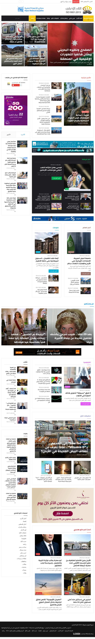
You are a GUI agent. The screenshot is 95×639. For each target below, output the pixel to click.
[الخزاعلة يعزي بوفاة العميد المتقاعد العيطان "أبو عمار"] (22, 468)
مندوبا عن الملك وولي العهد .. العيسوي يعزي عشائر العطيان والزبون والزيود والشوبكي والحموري (11, 445)
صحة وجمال (23, 550)
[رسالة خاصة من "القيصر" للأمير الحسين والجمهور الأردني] (59, 109)
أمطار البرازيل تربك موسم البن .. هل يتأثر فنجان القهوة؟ (41, 291)
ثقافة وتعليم (23, 535)
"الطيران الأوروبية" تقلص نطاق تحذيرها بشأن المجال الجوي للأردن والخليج (49, 602)
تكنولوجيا (24, 538)
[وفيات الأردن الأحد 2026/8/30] (22, 460)
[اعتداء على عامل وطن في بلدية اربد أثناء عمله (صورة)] (35, 33)
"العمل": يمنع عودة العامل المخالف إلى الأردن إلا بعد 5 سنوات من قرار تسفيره (36, 59)
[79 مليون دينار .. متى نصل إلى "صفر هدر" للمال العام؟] (82, 467)
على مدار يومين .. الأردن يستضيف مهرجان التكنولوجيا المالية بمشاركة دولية (43, 121)
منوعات (24, 570)
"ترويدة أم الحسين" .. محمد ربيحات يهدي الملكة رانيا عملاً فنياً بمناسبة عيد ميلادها (26, 338)
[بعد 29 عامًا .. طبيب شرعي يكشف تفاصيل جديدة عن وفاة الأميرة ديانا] (71, 326)
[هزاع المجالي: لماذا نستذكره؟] (22, 420)
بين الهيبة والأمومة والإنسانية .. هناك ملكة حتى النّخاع (10, 370)
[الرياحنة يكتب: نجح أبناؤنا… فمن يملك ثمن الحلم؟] (22, 175)
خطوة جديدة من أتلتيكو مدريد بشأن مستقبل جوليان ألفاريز (42, 208)
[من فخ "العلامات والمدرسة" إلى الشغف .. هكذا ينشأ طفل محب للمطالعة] (56, 85)
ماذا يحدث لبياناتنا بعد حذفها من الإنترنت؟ (44, 390)
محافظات (23, 561)
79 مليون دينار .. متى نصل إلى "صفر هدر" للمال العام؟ (82, 479)
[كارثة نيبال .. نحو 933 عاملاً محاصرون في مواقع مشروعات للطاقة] (53, 278)
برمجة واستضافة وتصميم (87, 633)
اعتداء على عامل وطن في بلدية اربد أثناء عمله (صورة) (36, 39)
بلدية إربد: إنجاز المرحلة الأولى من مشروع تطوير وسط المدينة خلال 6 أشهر (10, 162)
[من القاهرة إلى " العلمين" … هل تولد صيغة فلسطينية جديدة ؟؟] (22, 405)
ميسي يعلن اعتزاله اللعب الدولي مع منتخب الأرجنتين (51, 169)
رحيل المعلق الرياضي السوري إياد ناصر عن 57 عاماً (73, 208)
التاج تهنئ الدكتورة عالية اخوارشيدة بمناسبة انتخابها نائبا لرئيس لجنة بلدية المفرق (10, 187)
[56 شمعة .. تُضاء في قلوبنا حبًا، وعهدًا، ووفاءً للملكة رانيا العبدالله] (22, 391)
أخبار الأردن (79, 18)
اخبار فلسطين (22, 524)
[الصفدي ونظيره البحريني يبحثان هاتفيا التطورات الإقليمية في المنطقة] (71, 44)
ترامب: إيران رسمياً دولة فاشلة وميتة (74, 291)
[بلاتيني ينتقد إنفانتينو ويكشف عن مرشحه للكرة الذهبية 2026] (86, 196)
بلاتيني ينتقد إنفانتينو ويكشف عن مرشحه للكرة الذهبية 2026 (72, 198)
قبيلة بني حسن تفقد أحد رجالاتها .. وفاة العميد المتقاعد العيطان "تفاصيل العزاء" (10, 483)
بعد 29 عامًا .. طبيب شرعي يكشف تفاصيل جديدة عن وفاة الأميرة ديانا (71, 338)
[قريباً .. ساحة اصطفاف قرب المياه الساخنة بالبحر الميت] (77, 104)
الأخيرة (23, 134)
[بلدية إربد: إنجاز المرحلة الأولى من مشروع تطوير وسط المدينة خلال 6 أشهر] (22, 160)
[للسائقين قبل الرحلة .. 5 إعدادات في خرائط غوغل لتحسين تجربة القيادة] (56, 380)
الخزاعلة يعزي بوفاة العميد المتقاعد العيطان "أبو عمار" (11, 469)
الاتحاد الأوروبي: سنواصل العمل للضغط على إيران (74, 282)
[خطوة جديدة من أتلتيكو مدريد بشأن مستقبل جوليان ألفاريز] (56, 206)
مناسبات (24, 567)
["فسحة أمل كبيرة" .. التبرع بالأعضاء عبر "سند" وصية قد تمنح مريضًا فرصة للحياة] (62, 467)
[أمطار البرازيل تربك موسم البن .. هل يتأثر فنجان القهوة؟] (53, 290)
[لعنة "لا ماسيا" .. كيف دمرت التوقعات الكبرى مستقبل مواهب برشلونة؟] (56, 196)
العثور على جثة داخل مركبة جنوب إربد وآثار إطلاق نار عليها (13, 39)
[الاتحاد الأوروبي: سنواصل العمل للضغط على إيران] (86, 280)
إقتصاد (24, 521)
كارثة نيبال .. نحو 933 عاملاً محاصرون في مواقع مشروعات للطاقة (41, 281)
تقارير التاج (27, 630)
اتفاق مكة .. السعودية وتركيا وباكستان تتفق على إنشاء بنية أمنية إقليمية (42, 132)
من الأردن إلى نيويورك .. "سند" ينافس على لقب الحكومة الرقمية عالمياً (43, 480)
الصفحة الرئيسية (88, 18)
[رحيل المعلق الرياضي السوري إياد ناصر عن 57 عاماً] (86, 206)
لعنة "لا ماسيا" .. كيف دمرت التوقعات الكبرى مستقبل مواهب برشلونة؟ (42, 198)
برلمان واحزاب (64, 18)
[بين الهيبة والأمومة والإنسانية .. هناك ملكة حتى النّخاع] (22, 370)
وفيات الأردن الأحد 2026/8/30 (10, 458)
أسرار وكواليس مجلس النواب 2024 (15, 630)
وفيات (24, 573)
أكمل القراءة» (85, 273)
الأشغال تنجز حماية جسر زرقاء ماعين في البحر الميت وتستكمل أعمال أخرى (13, 59)
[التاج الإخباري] (79, 9)
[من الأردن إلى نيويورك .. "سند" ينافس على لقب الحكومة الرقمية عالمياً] (46, 467)
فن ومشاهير (23, 555)
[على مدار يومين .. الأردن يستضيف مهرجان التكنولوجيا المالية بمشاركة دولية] (56, 119)
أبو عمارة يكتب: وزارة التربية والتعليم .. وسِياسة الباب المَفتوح (50, 563)
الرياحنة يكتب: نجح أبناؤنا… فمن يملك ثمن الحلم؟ (10, 175)
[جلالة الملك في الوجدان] (22, 382)
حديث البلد (23, 541)
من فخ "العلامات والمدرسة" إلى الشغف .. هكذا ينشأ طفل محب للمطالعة (43, 88)
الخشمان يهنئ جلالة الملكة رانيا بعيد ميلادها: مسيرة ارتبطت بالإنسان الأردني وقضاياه (11, 146)
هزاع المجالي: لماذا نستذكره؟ (10, 419)
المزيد (32, 18)
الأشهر (8, 134)
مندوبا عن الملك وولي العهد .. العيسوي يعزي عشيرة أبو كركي (11, 496)
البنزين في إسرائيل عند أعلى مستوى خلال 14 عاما (79, 601)
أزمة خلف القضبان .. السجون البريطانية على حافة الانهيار (47, 260)
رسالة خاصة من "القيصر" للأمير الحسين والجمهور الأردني (43, 111)
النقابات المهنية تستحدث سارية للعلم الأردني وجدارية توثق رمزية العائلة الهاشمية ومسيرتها (42, 100)
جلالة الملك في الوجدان (11, 381)
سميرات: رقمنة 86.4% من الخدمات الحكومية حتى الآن (42, 400)
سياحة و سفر (22, 547)
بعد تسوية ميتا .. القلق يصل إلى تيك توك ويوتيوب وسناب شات (43, 372)
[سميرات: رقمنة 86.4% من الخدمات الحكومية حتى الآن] (56, 399)
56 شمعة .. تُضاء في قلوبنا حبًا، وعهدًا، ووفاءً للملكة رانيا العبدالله (11, 392)
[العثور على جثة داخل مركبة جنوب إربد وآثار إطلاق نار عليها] (12, 33)
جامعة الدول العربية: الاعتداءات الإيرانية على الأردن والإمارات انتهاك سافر (79, 261)
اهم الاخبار (23, 530)
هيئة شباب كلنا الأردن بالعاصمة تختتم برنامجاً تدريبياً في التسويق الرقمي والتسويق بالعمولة (10, 203)
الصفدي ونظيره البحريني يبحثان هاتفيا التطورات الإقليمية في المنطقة (74, 54)
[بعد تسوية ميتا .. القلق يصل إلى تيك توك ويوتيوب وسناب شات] (56, 370)
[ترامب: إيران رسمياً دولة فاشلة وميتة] (86, 290)
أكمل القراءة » (56, 178)
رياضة (48, 18)
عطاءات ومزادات (41, 18)
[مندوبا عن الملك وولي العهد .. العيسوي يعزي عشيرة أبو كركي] (22, 495)
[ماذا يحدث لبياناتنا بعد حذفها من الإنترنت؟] (56, 390)
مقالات (24, 564)
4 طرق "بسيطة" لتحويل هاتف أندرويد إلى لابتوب (78, 394)
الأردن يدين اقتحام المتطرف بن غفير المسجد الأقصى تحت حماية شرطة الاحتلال (78, 563)
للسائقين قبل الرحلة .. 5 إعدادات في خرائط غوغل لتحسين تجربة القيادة (43, 382)
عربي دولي (72, 18)
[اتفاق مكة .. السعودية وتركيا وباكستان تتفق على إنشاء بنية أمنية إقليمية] (56, 130)
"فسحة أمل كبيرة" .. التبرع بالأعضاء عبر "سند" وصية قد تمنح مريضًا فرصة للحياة (63, 480)
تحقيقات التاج (55, 18)
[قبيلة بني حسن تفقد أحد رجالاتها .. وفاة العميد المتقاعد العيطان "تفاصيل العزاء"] (22, 481)
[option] (47, 44)
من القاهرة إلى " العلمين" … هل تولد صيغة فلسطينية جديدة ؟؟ (10, 407)
